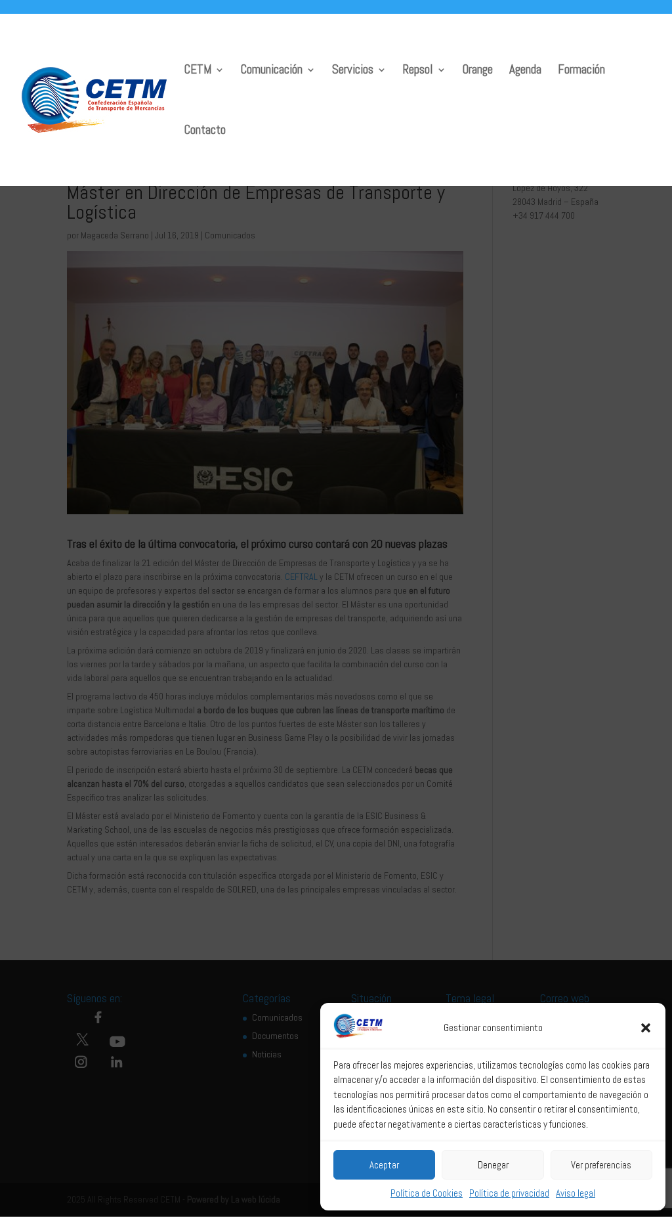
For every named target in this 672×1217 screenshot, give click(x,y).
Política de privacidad (509, 1193)
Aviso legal (575, 1193)
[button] (645, 1027)
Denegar (493, 1165)
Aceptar (384, 1165)
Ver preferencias (601, 1165)
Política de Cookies (426, 1193)
